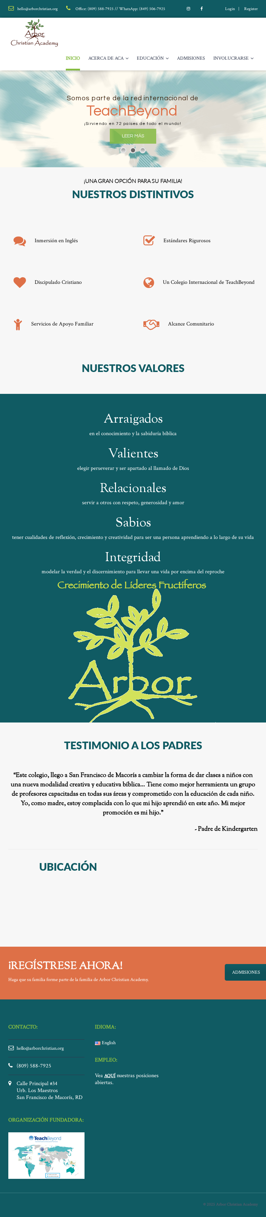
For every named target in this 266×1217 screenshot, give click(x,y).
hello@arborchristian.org (40, 1048)
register (251, 8)
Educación (150, 58)
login (230, 8)
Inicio (73, 58)
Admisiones (191, 58)
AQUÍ (109, 1076)
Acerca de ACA (106, 58)
